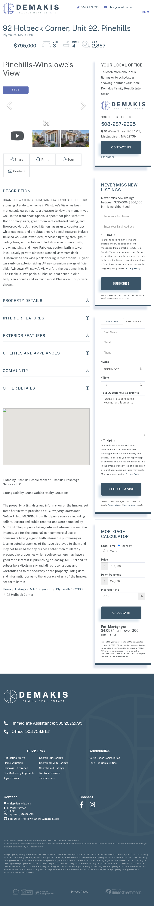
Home (7, 589)
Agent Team (11, 778)
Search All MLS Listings (53, 763)
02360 (78, 589)
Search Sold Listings (51, 768)
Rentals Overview (49, 773)
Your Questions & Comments (120, 392)
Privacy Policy (133, 268)
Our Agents (107, 157)
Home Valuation (13, 763)
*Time (105, 377)
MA (32, 589)
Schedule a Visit (134, 321)
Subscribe (121, 283)
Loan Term (108, 545)
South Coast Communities (104, 757)
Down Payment (111, 574)
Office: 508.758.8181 (31, 731)
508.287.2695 (90, 7)
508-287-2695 (118, 124)
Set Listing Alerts (14, 757)
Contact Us (121, 147)
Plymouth (45, 589)
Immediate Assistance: (46, 723)
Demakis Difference (16, 768)
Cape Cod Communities (103, 763)
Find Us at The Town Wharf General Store (33, 818)
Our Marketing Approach (19, 773)
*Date (105, 361)
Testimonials (47, 778)
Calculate (121, 613)
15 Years (112, 551)
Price (104, 559)
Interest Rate (110, 589)
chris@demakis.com (120, 7)
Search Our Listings (51, 757)
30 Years (127, 545)
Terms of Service (130, 505)
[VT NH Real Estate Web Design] (123, 892)
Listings (20, 589)
